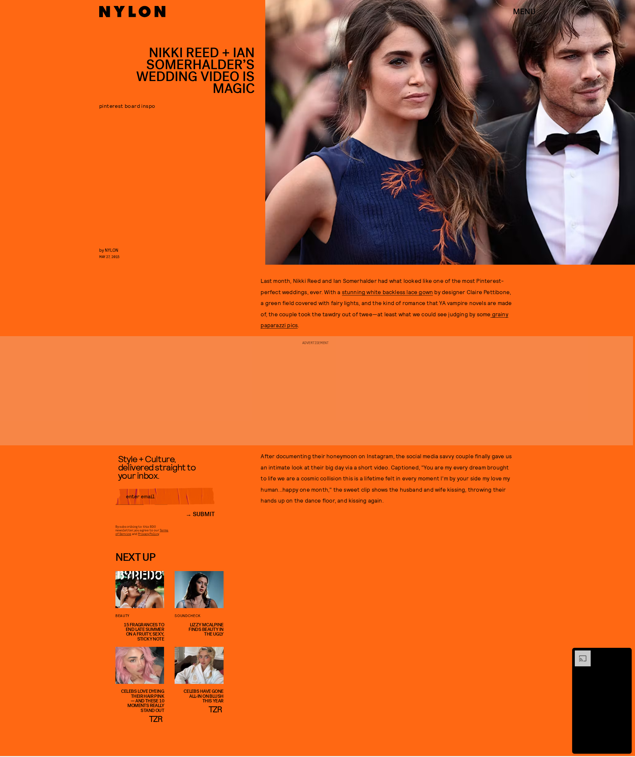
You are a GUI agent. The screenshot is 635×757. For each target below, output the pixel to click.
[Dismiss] (624, 654)
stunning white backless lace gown (387, 292)
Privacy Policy (148, 534)
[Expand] (579, 654)
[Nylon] (132, 11)
